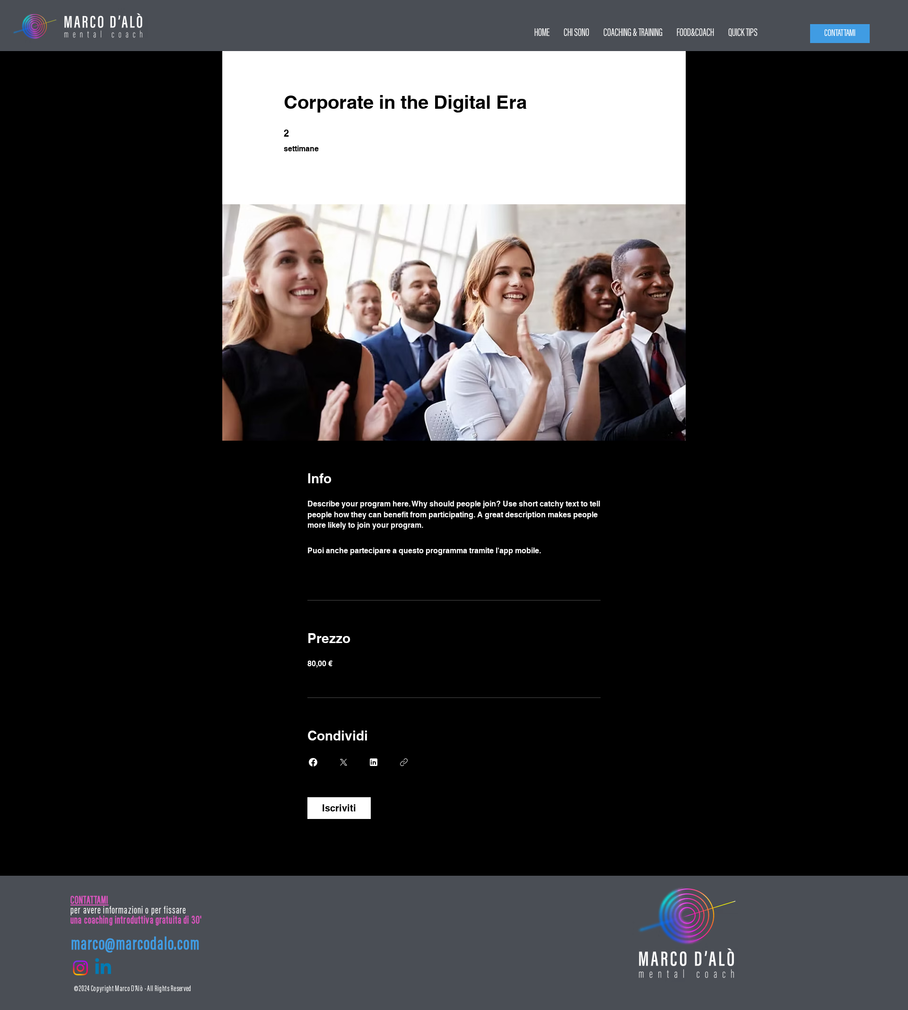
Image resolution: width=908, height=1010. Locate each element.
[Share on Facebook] (313, 762)
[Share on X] (343, 762)
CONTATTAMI (89, 901)
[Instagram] (80, 968)
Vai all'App (561, 550)
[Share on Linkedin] (373, 762)
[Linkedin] (103, 968)
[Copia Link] (404, 762)
